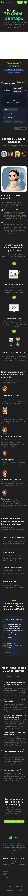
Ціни (5, 880)
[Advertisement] (14, 45)
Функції (6, 877)
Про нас (22, 861)
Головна (5, 861)
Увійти (20, 2)
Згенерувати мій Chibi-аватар (13, 821)
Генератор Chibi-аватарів (6, 873)
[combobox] (10, 2)
